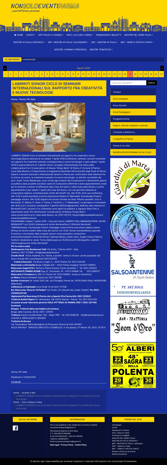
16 (83, 74)
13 (68, 74)
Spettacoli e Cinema (120, 430)
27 (140, 74)
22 (114, 74)
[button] (31, 35)
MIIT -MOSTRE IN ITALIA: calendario (127, 443)
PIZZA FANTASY (19, 327)
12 (63, 74)
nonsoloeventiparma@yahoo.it (63, 427)
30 (156, 74)
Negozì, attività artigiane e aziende (130, 125)
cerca (151, 83)
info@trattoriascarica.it (92, 315)
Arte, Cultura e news (120, 433)
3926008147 (63, 439)
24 (125, 74)
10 (52, 74)
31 (161, 74)
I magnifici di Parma (123, 139)
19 (99, 74)
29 (151, 74)
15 (78, 74)
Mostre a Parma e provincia (70, 49)
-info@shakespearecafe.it (46, 252)
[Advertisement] (120, 10)
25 (130, 74)
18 (94, 74)
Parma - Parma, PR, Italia (23, 99)
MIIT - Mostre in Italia (121, 446)
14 (73, 74)
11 (57, 74)
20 (104, 74)
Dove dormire (120, 105)
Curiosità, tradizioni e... (124, 132)
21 (109, 74)
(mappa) (74, 265)
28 (145, 74)
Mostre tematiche (119, 454)
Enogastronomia (121, 118)
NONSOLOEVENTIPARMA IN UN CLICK (132, 152)
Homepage (116, 425)
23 (119, 74)
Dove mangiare (120, 98)
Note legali (54, 445)
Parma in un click (121, 145)
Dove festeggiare (121, 112)
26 (135, 74)
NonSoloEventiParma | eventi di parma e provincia (46, 7)
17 (89, 74)
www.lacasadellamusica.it (23, 218)
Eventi (114, 427)
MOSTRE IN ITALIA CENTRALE (125, 441)
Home (19, 35)
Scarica (24, 315)
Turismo (117, 92)
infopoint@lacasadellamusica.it (87, 215)
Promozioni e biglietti (108, 35)
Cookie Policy (81, 445)
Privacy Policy (67, 445)
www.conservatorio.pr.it (23, 215)
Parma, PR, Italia (19, 372)
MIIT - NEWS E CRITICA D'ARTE (125, 449)
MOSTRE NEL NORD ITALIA (123, 438)
